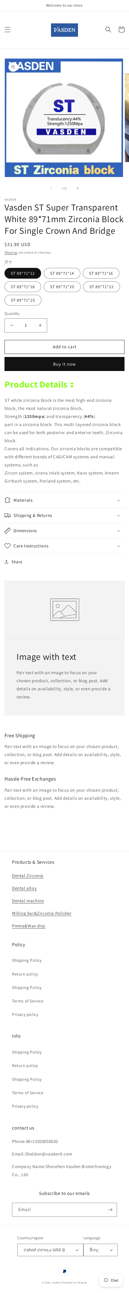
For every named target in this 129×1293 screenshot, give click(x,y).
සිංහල (95, 1249)
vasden (56, 1282)
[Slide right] (77, 188)
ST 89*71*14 (62, 273)
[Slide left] (51, 188)
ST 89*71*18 (23, 286)
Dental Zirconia (28, 875)
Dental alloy (24, 888)
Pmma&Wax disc (29, 926)
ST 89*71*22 (101, 286)
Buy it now (64, 364)
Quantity (12, 313)
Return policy (25, 974)
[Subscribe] (110, 1210)
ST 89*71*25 (23, 300)
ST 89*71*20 (62, 286)
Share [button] (16, 561)
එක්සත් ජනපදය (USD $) (44, 1249)
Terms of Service (28, 1001)
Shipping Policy (27, 960)
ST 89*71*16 (101, 273)
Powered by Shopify (74, 1282)
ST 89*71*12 (23, 273)
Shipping (10, 252)
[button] (7, 29)
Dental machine (28, 900)
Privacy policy (25, 1014)
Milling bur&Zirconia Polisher (41, 913)
